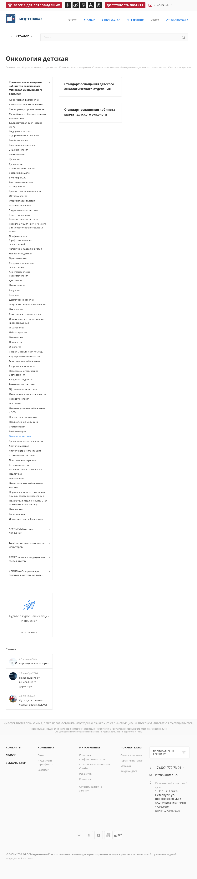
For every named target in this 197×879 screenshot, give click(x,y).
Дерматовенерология (21, 299)
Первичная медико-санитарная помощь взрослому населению (27, 493)
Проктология (16, 478)
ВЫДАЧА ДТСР (16, 763)
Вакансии (43, 770)
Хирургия (14, 290)
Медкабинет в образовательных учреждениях (27, 116)
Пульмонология (18, 258)
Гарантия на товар (131, 760)
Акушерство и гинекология (24, 356)
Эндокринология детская (23, 210)
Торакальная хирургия (22, 145)
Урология (14, 159)
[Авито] (108, 835)
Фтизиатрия (16, 337)
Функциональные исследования (27, 394)
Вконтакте (79, 835)
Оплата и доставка (131, 755)
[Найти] (183, 37)
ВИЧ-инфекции (18, 177)
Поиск (11, 755)
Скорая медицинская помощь (26, 351)
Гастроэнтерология (20, 205)
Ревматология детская (22, 384)
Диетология (16, 280)
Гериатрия (15, 403)
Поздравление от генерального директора (29, 682)
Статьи (11, 649)
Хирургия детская (19, 445)
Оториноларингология (22, 200)
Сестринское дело (19, 172)
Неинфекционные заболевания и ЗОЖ (27, 410)
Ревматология (17, 154)
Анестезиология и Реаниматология (19, 273)
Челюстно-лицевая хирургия (25, 248)
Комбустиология (18, 140)
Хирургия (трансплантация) (25, 450)
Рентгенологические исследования (21, 184)
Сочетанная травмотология (25, 314)
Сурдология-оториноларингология (22, 166)
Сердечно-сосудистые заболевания (21, 265)
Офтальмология (18, 195)
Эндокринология (18, 149)
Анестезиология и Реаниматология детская (23, 217)
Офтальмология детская (23, 389)
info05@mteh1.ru (165, 5)
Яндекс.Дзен (98, 835)
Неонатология (17, 285)
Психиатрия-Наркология (23, 417)
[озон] (118, 835)
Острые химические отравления (27, 304)
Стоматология (17, 426)
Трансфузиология (19, 398)
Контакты (13, 747)
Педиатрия (15, 473)
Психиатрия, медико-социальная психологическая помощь (28, 502)
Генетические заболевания (25, 361)
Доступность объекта (125, 5)
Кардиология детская (21, 379)
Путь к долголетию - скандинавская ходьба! (33, 702)
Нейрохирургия (18, 332)
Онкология (15, 346)
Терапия (14, 295)
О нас (41, 755)
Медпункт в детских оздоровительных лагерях (24, 133)
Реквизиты (85, 773)
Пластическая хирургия (22, 460)
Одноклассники (89, 835)
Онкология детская (20, 436)
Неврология (16, 309)
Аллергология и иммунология (26, 104)
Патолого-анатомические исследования (23, 372)
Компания (46, 747)
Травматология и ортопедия (25, 191)
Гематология (16, 327)
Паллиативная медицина (23, 421)
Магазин (125, 766)
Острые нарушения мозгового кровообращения (26, 320)
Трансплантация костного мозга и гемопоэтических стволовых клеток (27, 227)
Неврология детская (20, 253)
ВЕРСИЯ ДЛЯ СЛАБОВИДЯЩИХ (37, 5)
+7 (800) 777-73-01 (168, 767)
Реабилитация (17, 431)
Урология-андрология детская (26, 441)
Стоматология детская (22, 455)
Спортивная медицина (22, 366)
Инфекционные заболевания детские (26, 485)
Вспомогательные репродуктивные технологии (25, 467)
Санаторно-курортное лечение (26, 109)
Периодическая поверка (33, 663)
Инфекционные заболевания (26, 519)
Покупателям (131, 747)
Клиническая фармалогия (24, 99)
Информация (89, 747)
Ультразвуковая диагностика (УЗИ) (25, 124)
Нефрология (16, 509)
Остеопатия (16, 342)
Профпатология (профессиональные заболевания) (20, 240)
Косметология (17, 514)
